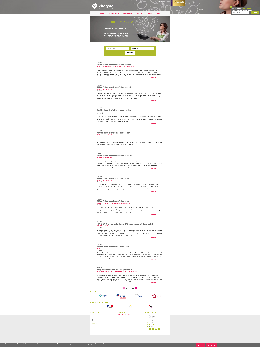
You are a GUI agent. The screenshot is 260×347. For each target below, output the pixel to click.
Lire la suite (153, 77)
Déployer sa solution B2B (97, 321)
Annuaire (94, 331)
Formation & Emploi (127, 13)
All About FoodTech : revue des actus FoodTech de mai (113, 247)
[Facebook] (153, 329)
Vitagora (102, 13)
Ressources (94, 329)
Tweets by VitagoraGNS (124, 314)
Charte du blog (133, 336)
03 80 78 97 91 (151, 320)
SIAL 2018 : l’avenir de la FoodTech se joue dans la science (114, 110)
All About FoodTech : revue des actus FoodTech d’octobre (113, 133)
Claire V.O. (100, 67)
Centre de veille (139, 13)
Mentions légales (127, 336)
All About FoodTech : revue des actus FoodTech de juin (113, 201)
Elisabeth (100, 227)
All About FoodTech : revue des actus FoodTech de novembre (114, 87)
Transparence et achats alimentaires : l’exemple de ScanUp (114, 269)
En (169, 1)
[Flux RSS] (150, 329)
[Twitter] (156, 329)
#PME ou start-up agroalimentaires (125, 66)
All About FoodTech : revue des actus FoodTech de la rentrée (114, 155)
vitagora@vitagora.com (153, 324)
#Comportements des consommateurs (105, 271)
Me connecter (161, 1)
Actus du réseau (95, 328)
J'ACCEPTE (200, 345)
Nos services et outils (114, 13)
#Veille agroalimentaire (108, 89)
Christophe (101, 113)
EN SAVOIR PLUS (211, 345)
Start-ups (150, 13)
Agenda (158, 13)
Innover (94, 320)
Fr (167, 1)
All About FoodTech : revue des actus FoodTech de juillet (113, 178)
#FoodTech (99, 66)
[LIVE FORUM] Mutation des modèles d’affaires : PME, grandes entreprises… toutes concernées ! (125, 224)
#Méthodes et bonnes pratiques (110, 66)
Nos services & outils (95, 318)
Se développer (95, 319)
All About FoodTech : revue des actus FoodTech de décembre (114, 64)
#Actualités (99, 112)
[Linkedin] (159, 329)
